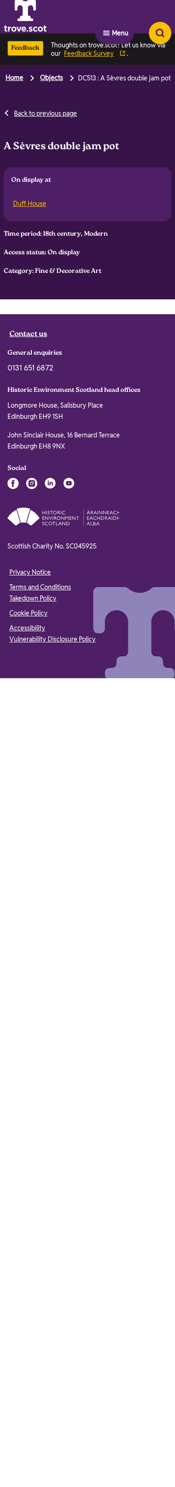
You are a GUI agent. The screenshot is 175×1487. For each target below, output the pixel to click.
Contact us (28, 1175)
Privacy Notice (30, 1413)
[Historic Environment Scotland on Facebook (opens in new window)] (13, 1324)
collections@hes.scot (41, 398)
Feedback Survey (89, 53)
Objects (51, 77)
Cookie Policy (28, 1454)
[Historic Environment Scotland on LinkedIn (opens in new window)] (50, 1324)
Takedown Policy (32, 1439)
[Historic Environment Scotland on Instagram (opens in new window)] (31, 1324)
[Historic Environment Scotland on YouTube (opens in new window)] (69, 1324)
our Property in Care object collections (84, 1114)
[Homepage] (48, 16)
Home (14, 77)
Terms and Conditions (40, 1428)
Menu (120, 17)
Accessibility (27, 1469)
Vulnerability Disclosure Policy (52, 1480)
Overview (27, 311)
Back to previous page (45, 113)
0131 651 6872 (30, 1209)
